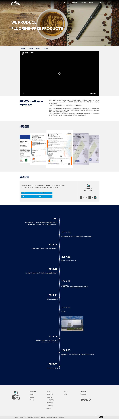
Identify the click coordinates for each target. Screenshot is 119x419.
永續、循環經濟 (42, 193)
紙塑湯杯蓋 (49, 397)
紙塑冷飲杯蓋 (50, 394)
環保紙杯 (49, 408)
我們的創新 (83, 2)
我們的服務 (74, 2)
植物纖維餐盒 (50, 403)
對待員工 (41, 196)
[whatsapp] (82, 400)
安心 (24, 196)
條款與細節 (83, 391)
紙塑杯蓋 (49, 391)
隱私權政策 (83, 394)
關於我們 (65, 2)
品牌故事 (38, 48)
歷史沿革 (46, 48)
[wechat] (90, 400)
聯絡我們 (91, 2)
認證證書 (31, 48)
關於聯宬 (23, 48)
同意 (101, 417)
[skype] (84, 400)
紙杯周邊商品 (50, 405)
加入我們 (66, 394)
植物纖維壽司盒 (50, 400)
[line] (87, 400)
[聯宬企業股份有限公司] (15, 2)
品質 (24, 193)
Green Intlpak (33, 391)
